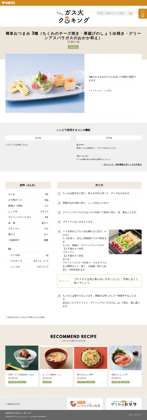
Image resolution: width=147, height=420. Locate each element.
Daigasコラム (13, 404)
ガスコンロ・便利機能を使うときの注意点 (123, 164)
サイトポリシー (136, 415)
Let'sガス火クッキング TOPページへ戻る (26, 317)
